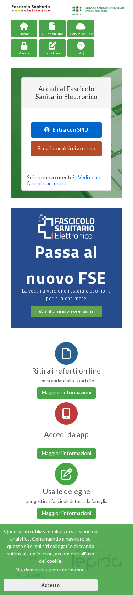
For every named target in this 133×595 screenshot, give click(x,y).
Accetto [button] (50, 585)
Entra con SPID (68, 130)
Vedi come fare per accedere (64, 180)
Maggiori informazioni (66, 392)
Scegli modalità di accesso (66, 148)
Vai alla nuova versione (66, 311)
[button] (80, 48)
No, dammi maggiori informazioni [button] (51, 569)
